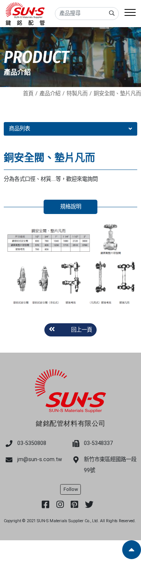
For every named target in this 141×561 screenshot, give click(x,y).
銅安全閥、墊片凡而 (117, 93)
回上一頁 (81, 330)
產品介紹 (50, 93)
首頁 (28, 93)
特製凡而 (77, 93)
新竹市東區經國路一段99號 (110, 465)
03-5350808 (31, 443)
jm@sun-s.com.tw (39, 459)
